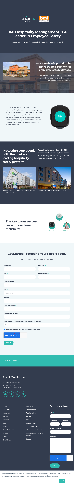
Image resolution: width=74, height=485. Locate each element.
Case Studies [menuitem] (31, 410)
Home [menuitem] (5, 406)
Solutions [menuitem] (6, 410)
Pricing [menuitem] (5, 416)
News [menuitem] (5, 426)
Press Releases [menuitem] (8, 430)
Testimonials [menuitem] (31, 413)
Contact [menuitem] (6, 420)
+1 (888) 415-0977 (14, 387)
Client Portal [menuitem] (7, 440)
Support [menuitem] (29, 439)
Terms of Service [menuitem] (32, 426)
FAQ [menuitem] (27, 420)
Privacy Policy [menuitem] (31, 423)
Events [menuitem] (5, 433)
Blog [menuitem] (4, 423)
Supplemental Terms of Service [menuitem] (34, 434)
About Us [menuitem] (6, 413)
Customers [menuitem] (30, 406)
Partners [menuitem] (29, 416)
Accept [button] (62, 481)
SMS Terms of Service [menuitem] (34, 430)
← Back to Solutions (10, 361)
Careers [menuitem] (5, 436)
